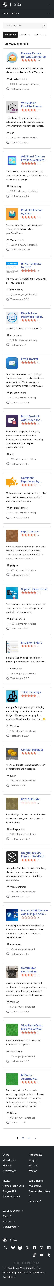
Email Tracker (29, 359)
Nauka (6, 1180)
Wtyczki (33, 1165)
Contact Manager (32, 749)
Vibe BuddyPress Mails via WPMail (32, 1027)
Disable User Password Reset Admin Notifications (33, 315)
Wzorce (32, 1170)
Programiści (9, 1191)
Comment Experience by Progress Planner (30, 479)
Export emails (30, 531)
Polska (14, 1240)
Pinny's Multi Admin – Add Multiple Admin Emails (34, 912)
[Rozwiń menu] (49, 4)
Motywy (33, 1160)
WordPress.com (13, 1210)
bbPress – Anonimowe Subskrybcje (29, 1076)
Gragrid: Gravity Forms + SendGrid (32, 854)
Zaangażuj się (36, 1180)
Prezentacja (35, 1154)
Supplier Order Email (34, 589)
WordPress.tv (12, 1196)
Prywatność (9, 1170)
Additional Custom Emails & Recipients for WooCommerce (33, 158)
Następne (35, 1138)
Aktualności (9, 1160)
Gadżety (34, 1201)
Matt (7, 1216)
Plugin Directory (11, 13)
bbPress (9, 1221)
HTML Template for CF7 (31, 265)
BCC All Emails (30, 799)
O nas (6, 1154)
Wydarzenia (35, 1185)
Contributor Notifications (29, 969)
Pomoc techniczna (13, 1185)
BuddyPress (11, 1226)
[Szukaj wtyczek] (44, 26)
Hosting (7, 1165)
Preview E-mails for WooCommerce (33, 55)
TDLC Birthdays (31, 692)
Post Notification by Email (31, 211)
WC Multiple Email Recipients (31, 104)
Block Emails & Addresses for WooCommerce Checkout (31, 418)
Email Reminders (31, 642)
